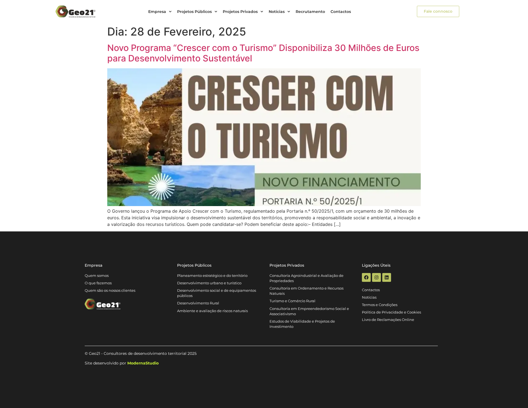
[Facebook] (366, 277)
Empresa (157, 11)
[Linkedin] (386, 277)
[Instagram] (376, 277)
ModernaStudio (143, 363)
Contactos (341, 11)
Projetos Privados (240, 11)
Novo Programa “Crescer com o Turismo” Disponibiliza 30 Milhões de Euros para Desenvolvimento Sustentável (263, 53)
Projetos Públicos (194, 11)
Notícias (277, 11)
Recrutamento (310, 11)
